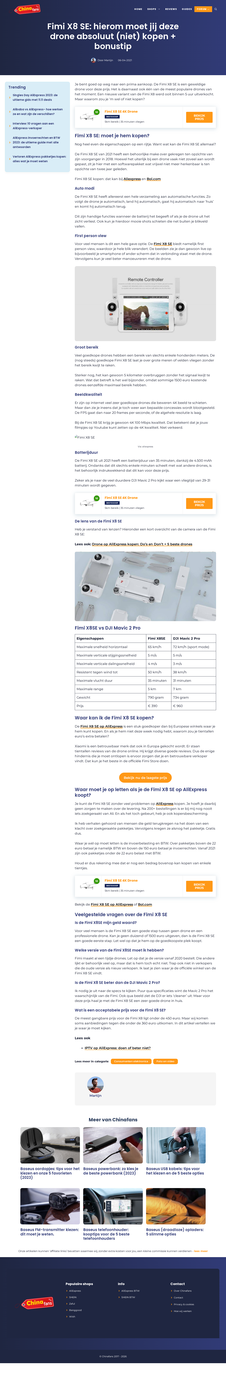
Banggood (75, 1310)
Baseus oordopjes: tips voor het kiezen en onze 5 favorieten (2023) (50, 1173)
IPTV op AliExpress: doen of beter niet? (118, 1048)
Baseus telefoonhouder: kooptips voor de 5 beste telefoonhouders (106, 1234)
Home (138, 9)
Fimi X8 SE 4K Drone (121, 111)
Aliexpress (132, 179)
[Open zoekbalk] (215, 9)
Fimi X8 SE (163, 244)
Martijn (108, 60)
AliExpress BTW (130, 1290)
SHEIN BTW (128, 1297)
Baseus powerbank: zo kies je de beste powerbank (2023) (110, 1171)
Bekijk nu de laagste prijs (145, 778)
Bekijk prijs (199, 117)
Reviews (171, 9)
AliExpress (164, 804)
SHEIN (72, 1297)
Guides (187, 9)
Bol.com (154, 179)
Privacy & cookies (184, 1304)
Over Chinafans (183, 1290)
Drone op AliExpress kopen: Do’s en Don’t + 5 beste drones (142, 544)
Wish (72, 1316)
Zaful (72, 1303)
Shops (151, 9)
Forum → (203, 9)
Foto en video (166, 1061)
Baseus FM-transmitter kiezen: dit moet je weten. (49, 1232)
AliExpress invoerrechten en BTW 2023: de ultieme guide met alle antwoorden (36, 142)
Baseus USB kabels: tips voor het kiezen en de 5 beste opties (175, 1171)
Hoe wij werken (183, 1311)
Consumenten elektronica (131, 1061)
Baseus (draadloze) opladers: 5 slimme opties (175, 1232)
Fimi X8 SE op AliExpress (101, 726)
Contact (178, 1297)
